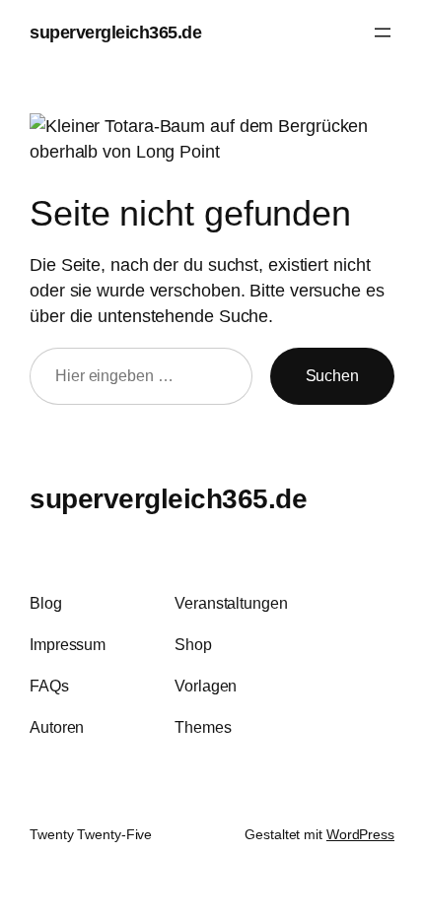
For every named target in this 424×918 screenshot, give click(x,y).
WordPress (360, 834)
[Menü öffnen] (382, 32)
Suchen (332, 375)
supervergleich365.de (115, 32)
